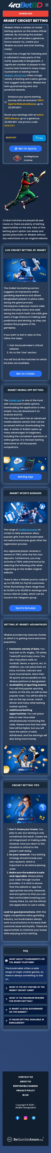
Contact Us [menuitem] (25, 1077)
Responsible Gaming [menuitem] (25, 1086)
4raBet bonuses (28, 529)
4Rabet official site (15, 75)
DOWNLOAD (25, 13)
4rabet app (15, 400)
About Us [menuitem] (25, 1081)
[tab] (25, 969)
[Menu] (46, 4)
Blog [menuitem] (26, 1095)
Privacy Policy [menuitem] (25, 1090)
